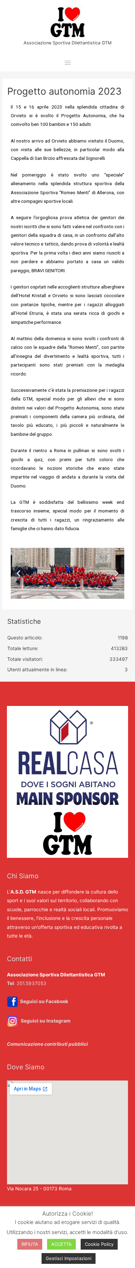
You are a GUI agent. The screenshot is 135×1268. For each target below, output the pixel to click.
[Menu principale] (67, 62)
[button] (18, 573)
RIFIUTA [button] (29, 1244)
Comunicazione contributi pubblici (47, 1044)
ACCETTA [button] (61, 1244)
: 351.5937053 (26, 983)
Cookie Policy (99, 1244)
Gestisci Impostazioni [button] (68, 1258)
